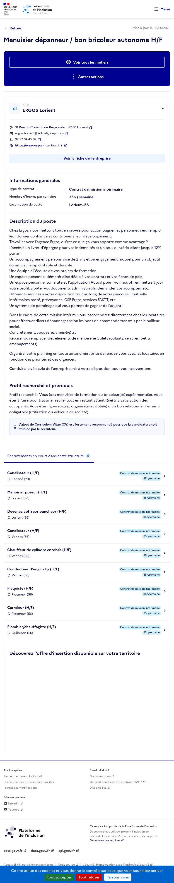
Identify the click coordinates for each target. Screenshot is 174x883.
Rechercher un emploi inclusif (23, 776)
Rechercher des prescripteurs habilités (29, 782)
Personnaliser (117, 877)
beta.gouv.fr (13, 850)
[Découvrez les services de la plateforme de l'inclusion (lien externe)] (25, 832)
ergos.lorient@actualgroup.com (39, 133)
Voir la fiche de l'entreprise (87, 158)
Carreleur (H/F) (20, 607)
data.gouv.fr (40, 850)
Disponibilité (98, 788)
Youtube (13, 810)
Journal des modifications (20, 788)
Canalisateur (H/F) (23, 473)
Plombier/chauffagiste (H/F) (31, 626)
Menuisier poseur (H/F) (27, 492)
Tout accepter (59, 877)
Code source (66, 865)
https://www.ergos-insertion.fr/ (39, 145)
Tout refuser (88, 877)
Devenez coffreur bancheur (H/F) (36, 511)
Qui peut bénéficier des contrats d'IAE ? (116, 782)
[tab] (49, 456)
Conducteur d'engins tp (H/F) (33, 569)
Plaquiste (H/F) (20, 588)
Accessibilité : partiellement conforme (28, 865)
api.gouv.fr (66, 850)
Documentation (100, 776)
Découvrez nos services (105, 840)
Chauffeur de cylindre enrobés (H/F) (39, 550)
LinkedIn (13, 804)
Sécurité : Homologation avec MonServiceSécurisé (116, 865)
